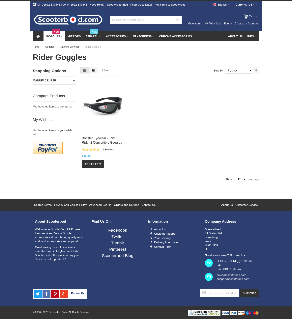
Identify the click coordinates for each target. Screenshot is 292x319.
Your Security (162, 238)
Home (36, 46)
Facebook (117, 230)
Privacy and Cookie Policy (70, 204)
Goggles (50, 46)
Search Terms (43, 204)
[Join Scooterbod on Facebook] (47, 293)
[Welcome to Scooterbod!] (68, 20)
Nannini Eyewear (70, 46)
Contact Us (149, 204)
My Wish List (213, 23)
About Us (227, 204)
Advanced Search (100, 204)
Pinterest (117, 249)
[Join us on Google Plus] (64, 293)
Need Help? (97, 4)
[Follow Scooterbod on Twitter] (38, 293)
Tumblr (117, 243)
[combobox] (146, 20)
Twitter (117, 236)
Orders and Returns (126, 204)
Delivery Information (166, 242)
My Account (195, 23)
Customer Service (246, 204)
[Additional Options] (48, 144)
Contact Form (162, 246)
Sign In (227, 23)
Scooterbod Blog (117, 255)
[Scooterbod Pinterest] (55, 293)
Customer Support (165, 233)
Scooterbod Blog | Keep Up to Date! (129, 4)
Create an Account (246, 23)
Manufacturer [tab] (44, 80)
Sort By (218, 70)
